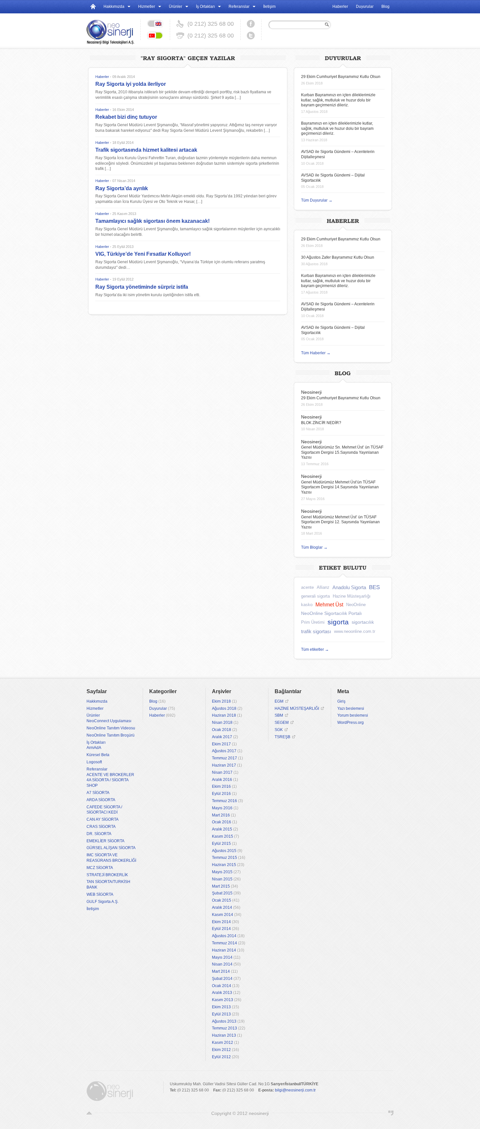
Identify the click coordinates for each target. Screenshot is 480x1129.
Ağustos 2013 (224, 1021)
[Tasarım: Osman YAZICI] (390, 1113)
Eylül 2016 (221, 793)
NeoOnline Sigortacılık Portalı (331, 613)
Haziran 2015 (224, 864)
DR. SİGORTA (99, 833)
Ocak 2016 (221, 822)
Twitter (251, 35)
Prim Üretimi (313, 622)
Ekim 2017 (221, 744)
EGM (279, 701)
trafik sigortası (316, 631)
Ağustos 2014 (224, 936)
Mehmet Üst (329, 604)
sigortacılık (363, 622)
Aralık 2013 (222, 992)
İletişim (269, 6)
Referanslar (239, 6)
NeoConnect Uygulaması (109, 721)
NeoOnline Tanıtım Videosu (111, 728)
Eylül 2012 (221, 1057)
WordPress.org (350, 722)
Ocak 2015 (221, 900)
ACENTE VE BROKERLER (110, 774)
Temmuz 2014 (224, 943)
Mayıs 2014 (222, 957)
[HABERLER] (343, 220)
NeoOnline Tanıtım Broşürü (111, 735)
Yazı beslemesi (350, 708)
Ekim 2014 (221, 922)
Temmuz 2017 (224, 758)
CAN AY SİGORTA (103, 819)
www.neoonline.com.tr (354, 631)
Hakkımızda (114, 6)
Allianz (323, 587)
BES (374, 587)
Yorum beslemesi (352, 715)
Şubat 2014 (222, 978)
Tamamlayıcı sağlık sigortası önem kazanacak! (152, 221)
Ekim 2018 (221, 701)
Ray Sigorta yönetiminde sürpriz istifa (141, 287)
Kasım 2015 (222, 836)
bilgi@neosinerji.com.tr (295, 1090)
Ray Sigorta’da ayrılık (121, 188)
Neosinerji (311, 392)
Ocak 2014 (221, 986)
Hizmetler (146, 6)
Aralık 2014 (222, 907)
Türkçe (155, 35)
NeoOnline (356, 604)
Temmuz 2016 (224, 801)
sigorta (338, 622)
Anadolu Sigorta (349, 587)
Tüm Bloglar (314, 547)
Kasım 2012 (222, 1042)
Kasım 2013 (222, 1000)
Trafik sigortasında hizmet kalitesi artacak (146, 150)
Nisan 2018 (222, 722)
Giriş (341, 701)
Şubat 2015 (222, 893)
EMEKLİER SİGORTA (105, 841)
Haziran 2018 (224, 715)
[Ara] (326, 24)
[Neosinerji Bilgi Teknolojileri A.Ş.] (113, 29)
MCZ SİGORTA (100, 867)
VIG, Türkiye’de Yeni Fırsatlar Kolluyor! (143, 254)
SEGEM (282, 722)
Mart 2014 (221, 971)
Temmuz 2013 (224, 1028)
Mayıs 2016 (222, 808)
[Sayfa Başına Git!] (89, 1113)
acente (307, 587)
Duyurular (365, 6)
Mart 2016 (221, 815)
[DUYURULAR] (343, 57)
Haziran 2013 (224, 1035)
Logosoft (94, 762)
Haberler (340, 6)
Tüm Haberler (315, 353)
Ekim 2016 (221, 786)
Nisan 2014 (222, 964)
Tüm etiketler (315, 649)
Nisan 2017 (222, 772)
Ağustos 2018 (224, 708)
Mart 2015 (221, 886)
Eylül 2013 (221, 1014)
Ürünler (175, 6)
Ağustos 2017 (224, 751)
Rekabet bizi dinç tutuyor (126, 117)
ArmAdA (94, 747)
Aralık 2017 (222, 737)
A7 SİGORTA (98, 792)
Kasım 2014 (222, 914)
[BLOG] (343, 372)
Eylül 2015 (221, 843)
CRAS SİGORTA (101, 826)
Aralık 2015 (222, 829)
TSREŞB (282, 737)
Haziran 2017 (224, 765)
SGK (279, 729)
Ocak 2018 (221, 729)
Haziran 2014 (224, 950)
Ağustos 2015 (224, 850)
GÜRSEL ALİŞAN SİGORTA (111, 848)
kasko (306, 604)
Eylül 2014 (221, 928)
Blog (385, 6)
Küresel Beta (98, 755)
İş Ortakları (205, 6)
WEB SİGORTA (100, 894)
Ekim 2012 (221, 1049)
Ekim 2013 (221, 1007)
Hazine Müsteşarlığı (352, 596)
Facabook (251, 24)
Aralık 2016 (222, 779)
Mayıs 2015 (222, 872)
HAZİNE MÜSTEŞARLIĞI (297, 708)
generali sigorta (315, 596)
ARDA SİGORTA (101, 800)
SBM (279, 715)
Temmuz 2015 (224, 857)
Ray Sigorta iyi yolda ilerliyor (130, 84)
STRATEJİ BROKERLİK (107, 875)
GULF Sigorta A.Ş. (103, 901)
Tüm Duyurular (316, 200)
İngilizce (155, 24)
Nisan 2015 (222, 879)
